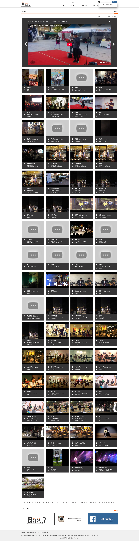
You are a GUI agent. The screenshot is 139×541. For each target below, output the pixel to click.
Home (111, 12)
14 (48, 502)
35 (95, 502)
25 (73, 502)
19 (59, 502)
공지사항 (95, 5)
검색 (115, 16)
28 (79, 502)
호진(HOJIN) (102, 214)
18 (57, 502)
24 (70, 502)
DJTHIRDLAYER (31, 315)
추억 (76, 290)
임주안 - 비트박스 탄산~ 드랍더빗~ (39, 21)
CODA (28, 264)
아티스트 (72, 5)
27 (77, 502)
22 (66, 502)
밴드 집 (100, 391)
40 (106, 502)
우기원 (100, 138)
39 (104, 502)
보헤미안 (29, 87)
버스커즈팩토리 (30, 492)
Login (107, 1)
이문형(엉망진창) (31, 163)
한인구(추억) (102, 290)
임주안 (100, 87)
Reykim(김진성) (78, 467)
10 (39, 502)
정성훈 (100, 239)
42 (111, 502)
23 (68, 502)
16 (52, 502)
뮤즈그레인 (53, 340)
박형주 (100, 163)
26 (75, 502)
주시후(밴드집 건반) (31, 416)
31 (86, 502)
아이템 (84, 5)
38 (102, 502)
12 (43, 502)
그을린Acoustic (78, 163)
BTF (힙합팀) (30, 239)
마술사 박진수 (102, 442)
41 (109, 502)
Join (110, 1)
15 (50, 502)
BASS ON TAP (54, 163)
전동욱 (52, 87)
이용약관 (23, 532)
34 (93, 502)
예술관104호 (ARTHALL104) (81, 214)
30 (84, 502)
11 (41, 502)
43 (113, 502)
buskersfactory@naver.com (97, 535)
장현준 (76, 87)
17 (55, 502)
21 (64, 502)
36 (97, 502)
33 (91, 502)
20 (61, 502)
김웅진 (52, 290)
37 (100, 502)
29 (82, 502)
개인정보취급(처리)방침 (32, 532)
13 (46, 502)
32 (88, 502)
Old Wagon (77, 239)
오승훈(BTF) (54, 239)
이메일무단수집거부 (44, 532)
